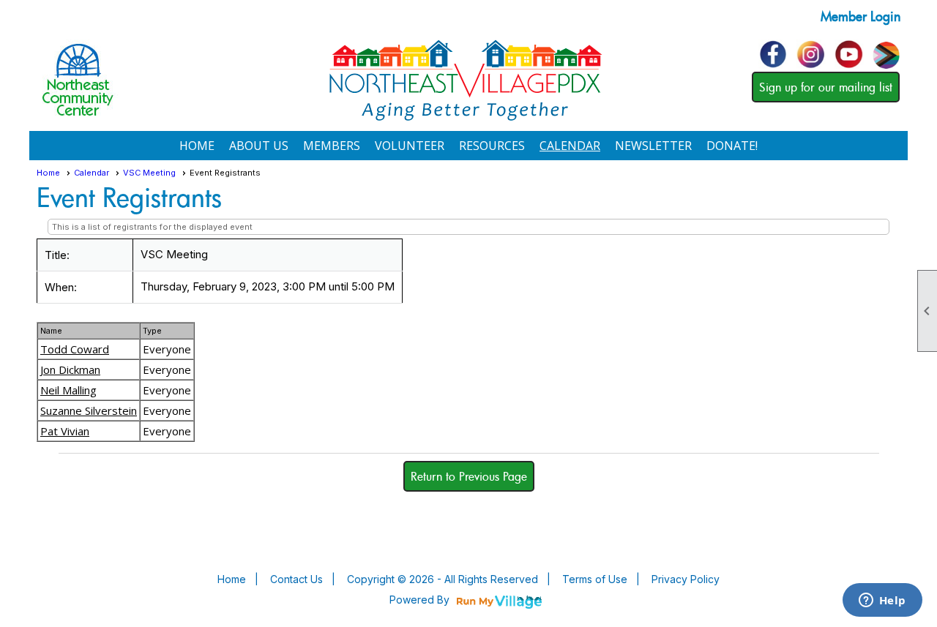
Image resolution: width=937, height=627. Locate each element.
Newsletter (653, 146)
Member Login (860, 16)
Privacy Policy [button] (686, 579)
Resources (492, 146)
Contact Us (296, 579)
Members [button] (331, 146)
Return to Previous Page (469, 476)
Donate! (732, 146)
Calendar (570, 146)
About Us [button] (258, 146)
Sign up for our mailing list (825, 87)
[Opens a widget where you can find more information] (882, 601)
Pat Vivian (64, 431)
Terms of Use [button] (594, 579)
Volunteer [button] (409, 146)
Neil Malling (68, 390)
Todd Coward (74, 349)
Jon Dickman (70, 369)
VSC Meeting (149, 173)
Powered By (420, 599)
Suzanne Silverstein (88, 410)
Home (196, 146)
